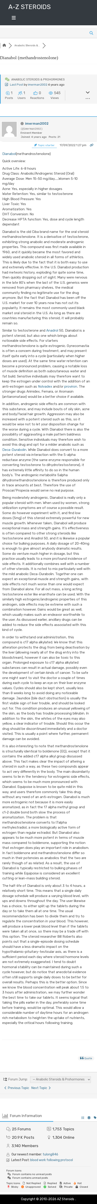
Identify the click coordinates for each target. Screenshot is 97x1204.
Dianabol (9, 154)
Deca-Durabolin (14, 450)
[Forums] (4, 45)
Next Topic (39, 1088)
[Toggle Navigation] (13, 18)
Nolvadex (45, 386)
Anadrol (52, 330)
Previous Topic (18, 1088)
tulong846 (50, 1154)
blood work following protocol (51, 1160)
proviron (70, 386)
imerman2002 (37, 84)
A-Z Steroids (29, 7)
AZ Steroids (65, 1199)
